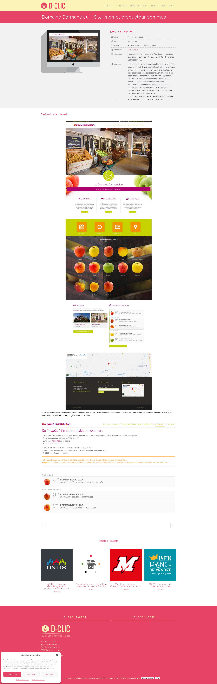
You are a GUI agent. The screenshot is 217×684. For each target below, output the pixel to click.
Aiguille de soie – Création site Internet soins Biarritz (91, 585)
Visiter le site (133, 50)
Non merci (31, 674)
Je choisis (49, 674)
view (56, 564)
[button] (57, 655)
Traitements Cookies (22, 679)
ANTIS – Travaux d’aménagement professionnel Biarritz (56, 586)
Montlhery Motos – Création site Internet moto (125, 585)
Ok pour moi (12, 674)
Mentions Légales (147, 678)
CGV (157, 678)
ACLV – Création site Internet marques (160, 585)
